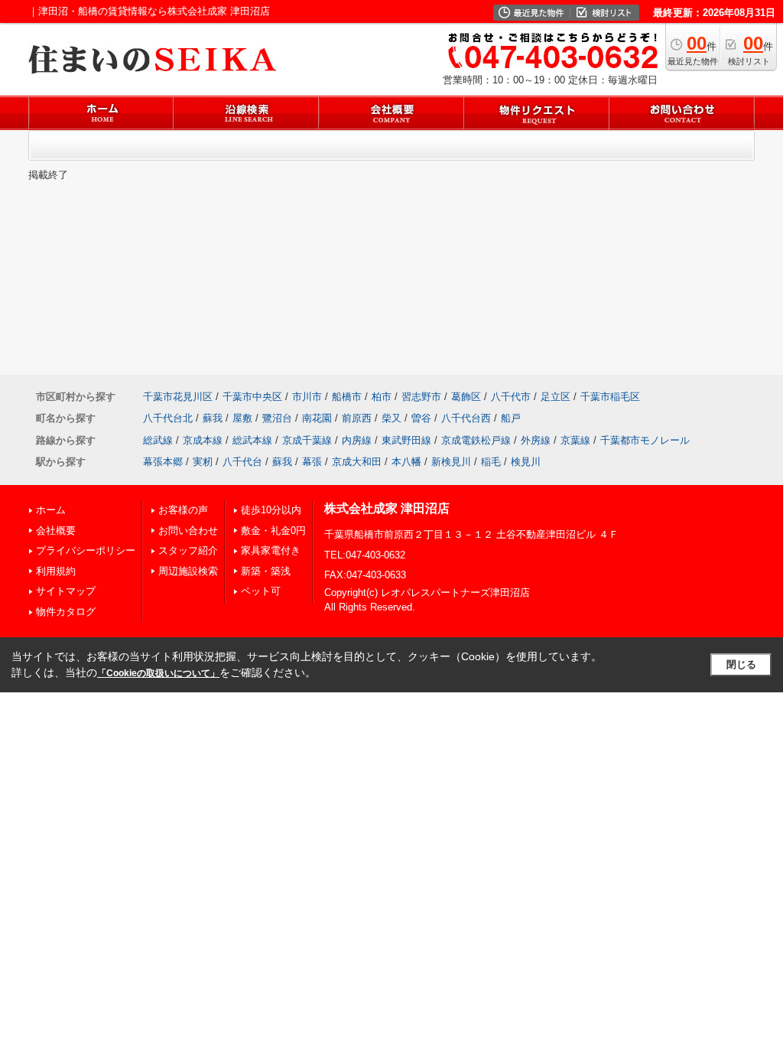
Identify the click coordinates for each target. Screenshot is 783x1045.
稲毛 (491, 461)
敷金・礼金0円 (273, 530)
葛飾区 (466, 396)
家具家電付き (271, 550)
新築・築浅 (266, 571)
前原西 (357, 418)
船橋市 (347, 396)
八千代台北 (168, 418)
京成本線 (203, 440)
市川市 (307, 396)
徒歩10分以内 (271, 510)
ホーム (51, 510)
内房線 (357, 440)
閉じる (741, 664)
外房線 (536, 440)
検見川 (526, 461)
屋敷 (242, 418)
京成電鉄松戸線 (476, 440)
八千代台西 (466, 418)
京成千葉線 (307, 440)
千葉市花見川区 (178, 396)
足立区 (555, 396)
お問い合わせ (188, 530)
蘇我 (213, 418)
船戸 (511, 418)
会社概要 (56, 530)
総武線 (158, 440)
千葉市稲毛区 (610, 396)
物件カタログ (66, 611)
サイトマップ (66, 591)
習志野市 (421, 396)
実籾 (203, 461)
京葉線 (575, 440)
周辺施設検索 (188, 571)
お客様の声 (183, 510)
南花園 (317, 418)
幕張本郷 (163, 461)
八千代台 (242, 461)
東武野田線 (406, 440)
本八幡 (406, 461)
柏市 (382, 396)
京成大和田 (357, 461)
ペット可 (261, 591)
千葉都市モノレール (645, 440)
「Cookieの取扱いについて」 (158, 673)
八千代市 (511, 396)
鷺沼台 (277, 418)
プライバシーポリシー (85, 550)
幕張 (312, 461)
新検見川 (451, 461)
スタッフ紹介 (188, 550)
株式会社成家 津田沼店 (387, 508)
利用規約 (56, 571)
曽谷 (421, 418)
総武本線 (252, 440)
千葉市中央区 (252, 396)
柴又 (391, 418)
